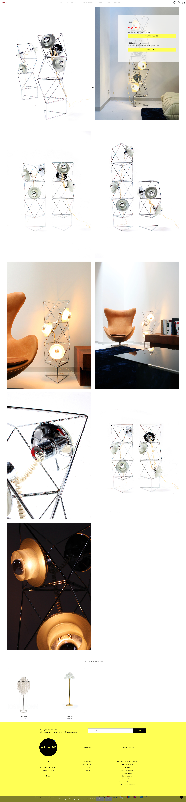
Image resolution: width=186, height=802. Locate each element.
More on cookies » (121, 799)
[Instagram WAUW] (49, 776)
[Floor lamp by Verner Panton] (23, 691)
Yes (100, 799)
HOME (60, 3)
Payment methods (127, 776)
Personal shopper (127, 764)
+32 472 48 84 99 (51, 767)
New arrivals (71, 3)
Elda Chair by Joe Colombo (128, 785)
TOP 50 (100, 3)
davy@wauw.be (50, 770)
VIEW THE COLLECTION (152, 36)
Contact (117, 3)
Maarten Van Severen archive (128, 782)
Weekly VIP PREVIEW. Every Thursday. (58, 731)
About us (127, 767)
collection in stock (86, 3)
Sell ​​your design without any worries (128, 761)
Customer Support (127, 779)
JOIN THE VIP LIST (152, 49)
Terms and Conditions (127, 770)
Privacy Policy (128, 773)
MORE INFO (23, 718)
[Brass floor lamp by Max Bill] (69, 691)
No (108, 799)
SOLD (108, 3)
